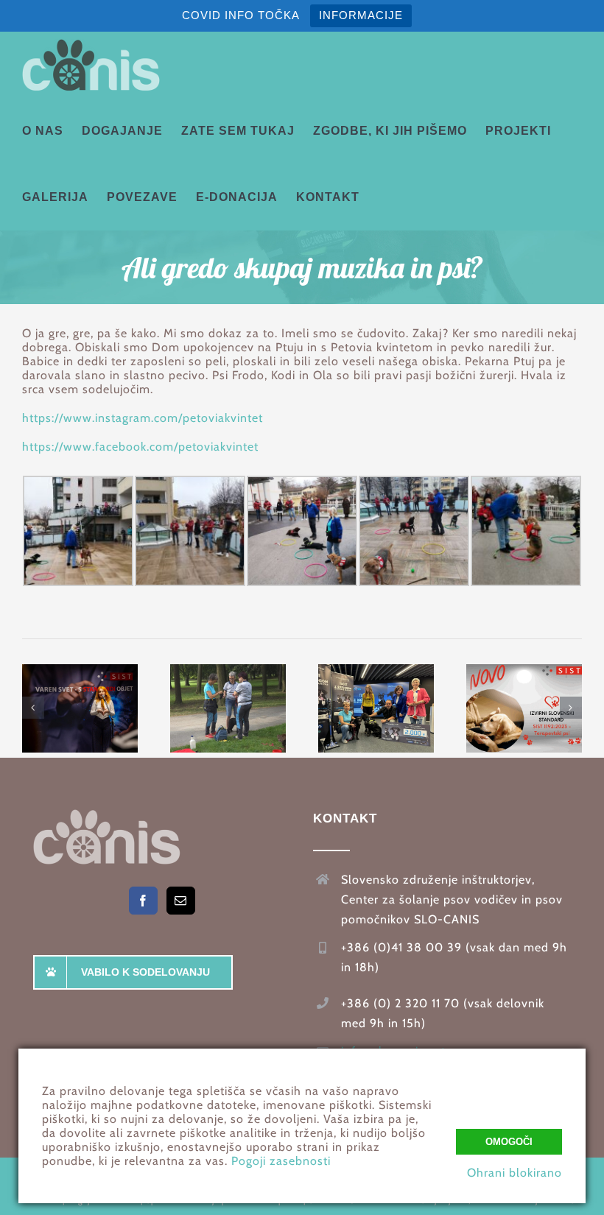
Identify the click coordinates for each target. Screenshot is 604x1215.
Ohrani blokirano (514, 1173)
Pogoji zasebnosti (281, 1161)
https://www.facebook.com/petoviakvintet (140, 447)
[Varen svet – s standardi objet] (80, 708)
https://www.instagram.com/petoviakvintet (142, 418)
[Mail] (180, 901)
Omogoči (509, 1141)
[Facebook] (143, 901)
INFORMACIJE (361, 15)
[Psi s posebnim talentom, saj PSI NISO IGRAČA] (228, 708)
